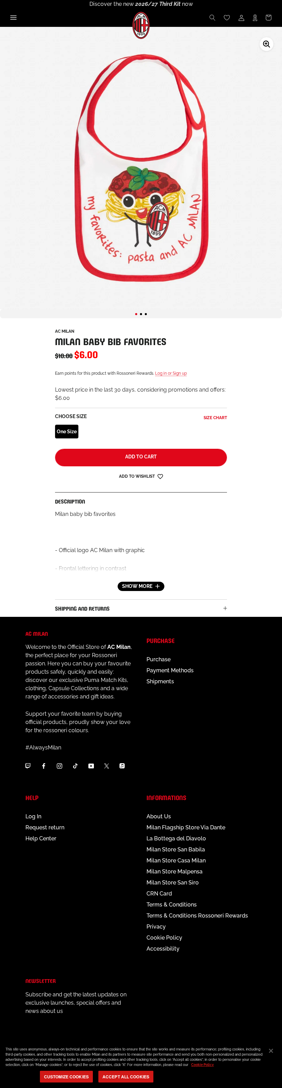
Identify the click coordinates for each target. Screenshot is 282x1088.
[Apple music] (122, 765)
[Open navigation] (13, 17)
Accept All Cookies (125, 1077)
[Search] (212, 17)
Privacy (156, 926)
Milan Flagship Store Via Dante (186, 827)
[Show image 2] (141, 314)
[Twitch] (28, 765)
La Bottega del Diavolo (176, 838)
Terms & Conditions (172, 904)
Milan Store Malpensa (175, 871)
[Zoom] (266, 44)
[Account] (241, 17)
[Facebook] (43, 765)
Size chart (215, 417)
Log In (33, 816)
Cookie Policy (164, 937)
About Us (159, 816)
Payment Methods (170, 670)
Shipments (160, 681)
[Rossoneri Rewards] (255, 17)
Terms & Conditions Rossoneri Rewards (197, 915)
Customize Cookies (66, 1077)
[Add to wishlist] (160, 476)
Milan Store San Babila (176, 849)
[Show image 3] (146, 314)
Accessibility (163, 948)
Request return (44, 827)
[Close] (271, 1050)
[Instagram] (59, 765)
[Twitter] (106, 765)
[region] (141, 1064)
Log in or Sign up (171, 373)
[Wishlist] (227, 17)
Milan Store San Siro (173, 882)
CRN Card (159, 893)
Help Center (40, 838)
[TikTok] (75, 765)
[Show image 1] (136, 314)
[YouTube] (91, 765)
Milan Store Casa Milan (176, 860)
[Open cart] (268, 17)
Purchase (159, 659)
